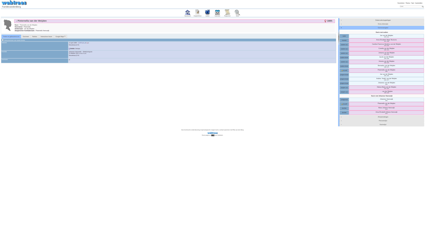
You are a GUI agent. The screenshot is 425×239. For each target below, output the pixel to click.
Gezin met (381, 96)
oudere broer (344, 57)
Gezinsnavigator (383, 28)
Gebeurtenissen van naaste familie (14, 40)
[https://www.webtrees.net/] (212, 133)
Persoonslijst (383, 120)
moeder (344, 40)
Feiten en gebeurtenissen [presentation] (11, 36)
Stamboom (187, 16)
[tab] (174, 21)
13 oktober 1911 (74, 53)
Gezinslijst (383, 124)
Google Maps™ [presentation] (61, 36)
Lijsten (208, 16)
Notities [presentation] (34, 36)
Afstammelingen (383, 117)
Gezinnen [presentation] (26, 36)
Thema (408, 3)
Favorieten (401, 3)
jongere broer (344, 74)
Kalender (217, 16)
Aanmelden (418, 3)
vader (344, 36)
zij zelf (345, 70)
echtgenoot (344, 99)
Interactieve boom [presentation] (46, 36)
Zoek (237, 16)
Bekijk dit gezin (87, 52)
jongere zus (344, 87)
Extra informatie (383, 24)
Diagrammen (198, 16)
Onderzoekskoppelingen (383, 20)
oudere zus (344, 44)
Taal (412, 3)
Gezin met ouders (382, 32)
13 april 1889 (73, 43)
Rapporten (227, 16)
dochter (344, 108)
